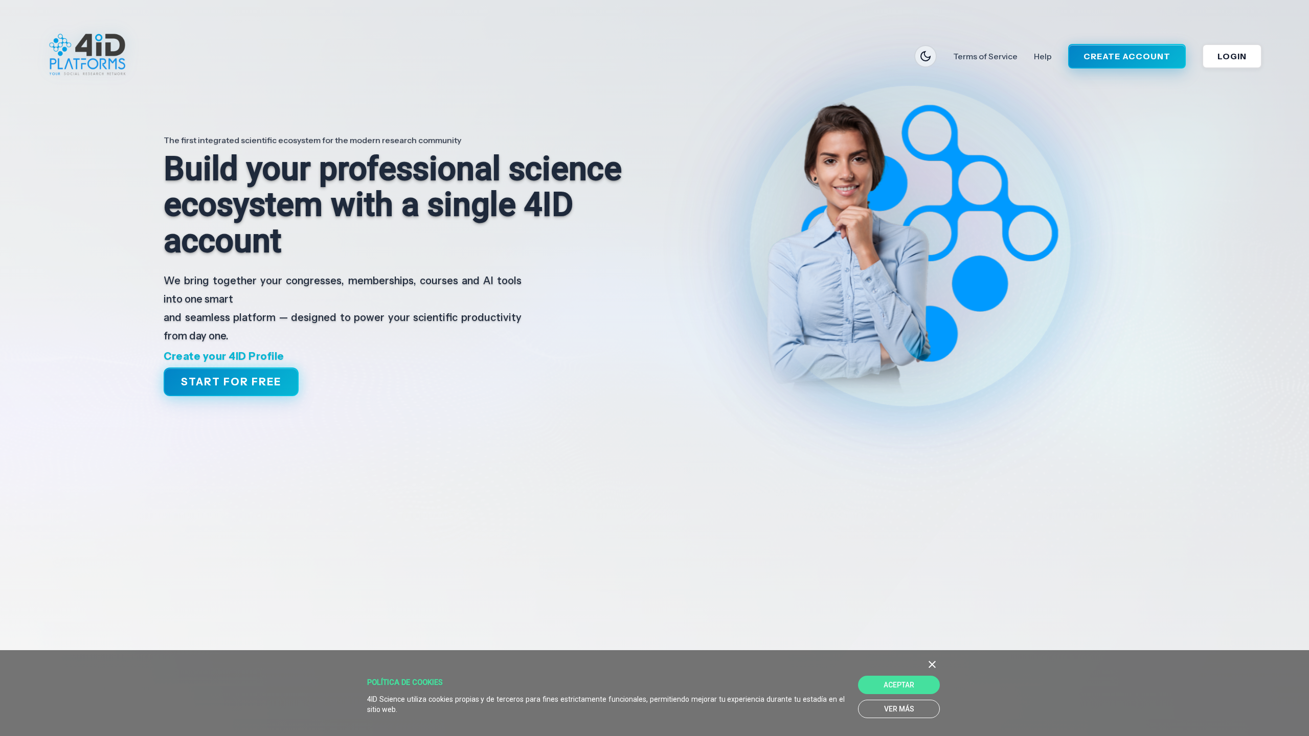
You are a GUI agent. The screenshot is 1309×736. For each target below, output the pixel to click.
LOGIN (1232, 56)
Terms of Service (985, 56)
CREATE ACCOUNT (1127, 56)
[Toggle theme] (925, 56)
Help (1043, 56)
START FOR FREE (231, 382)
